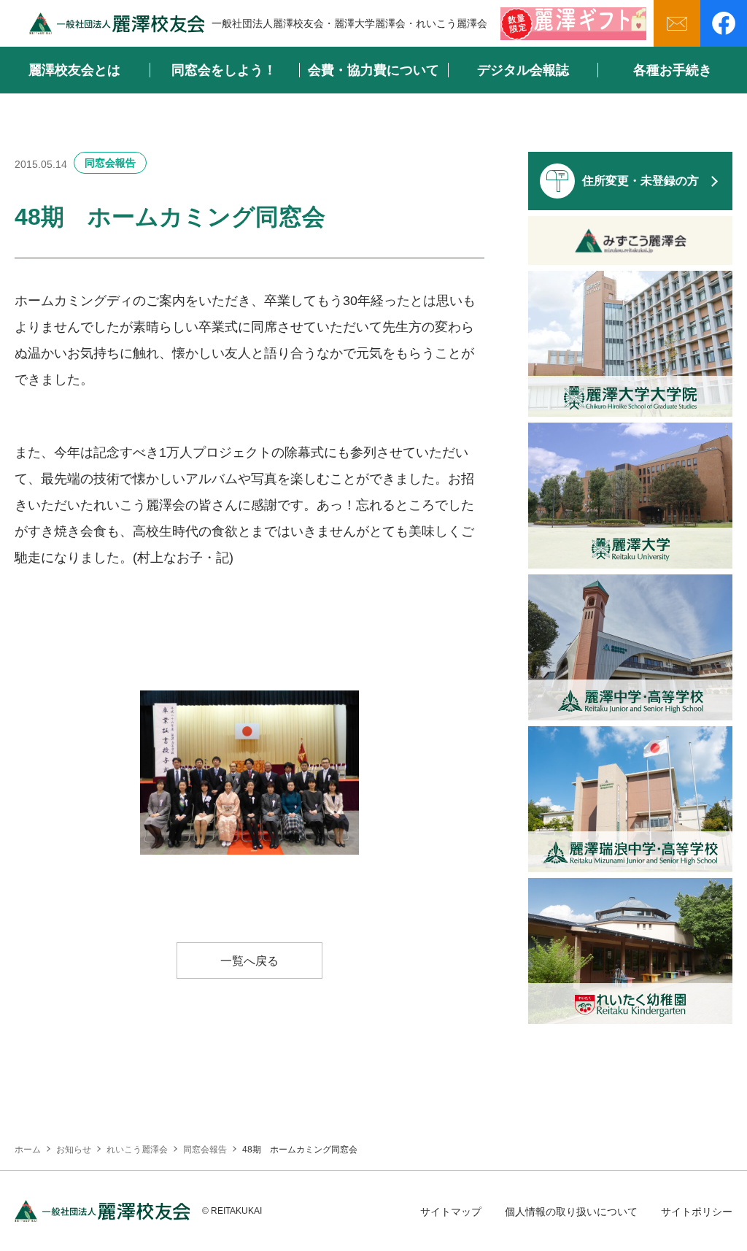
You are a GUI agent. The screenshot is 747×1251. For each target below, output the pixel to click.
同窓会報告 (110, 163)
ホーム (28, 1149)
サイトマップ (450, 1211)
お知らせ (73, 1149)
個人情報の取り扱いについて (571, 1211)
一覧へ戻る (249, 961)
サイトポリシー (696, 1211)
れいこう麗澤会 (137, 1149)
